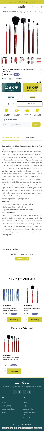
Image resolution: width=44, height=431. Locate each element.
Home (4, 12)
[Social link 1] (15, 392)
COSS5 (32, 97)
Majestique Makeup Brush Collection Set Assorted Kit (9, 310)
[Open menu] (5, 7)
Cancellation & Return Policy (30, 413)
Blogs (25, 402)
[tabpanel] (6, 60)
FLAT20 (11, 97)
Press (4, 412)
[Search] (33, 6)
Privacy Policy (6, 406)
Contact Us (26, 418)
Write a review (22, 259)
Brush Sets (12, 12)
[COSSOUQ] (22, 383)
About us (5, 402)
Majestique (5, 67)
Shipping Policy (28, 409)
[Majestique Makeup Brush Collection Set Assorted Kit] (11, 294)
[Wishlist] (37, 7)
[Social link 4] (29, 392)
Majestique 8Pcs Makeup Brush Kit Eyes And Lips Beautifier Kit (11, 359)
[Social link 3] (24, 392)
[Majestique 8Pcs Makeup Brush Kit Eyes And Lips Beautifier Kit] (11, 343)
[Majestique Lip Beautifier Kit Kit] (32, 294)
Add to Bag (14, 320)
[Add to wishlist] (40, 70)
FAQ (24, 406)
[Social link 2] (19, 392)
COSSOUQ (28, 425)
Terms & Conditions (9, 409)
